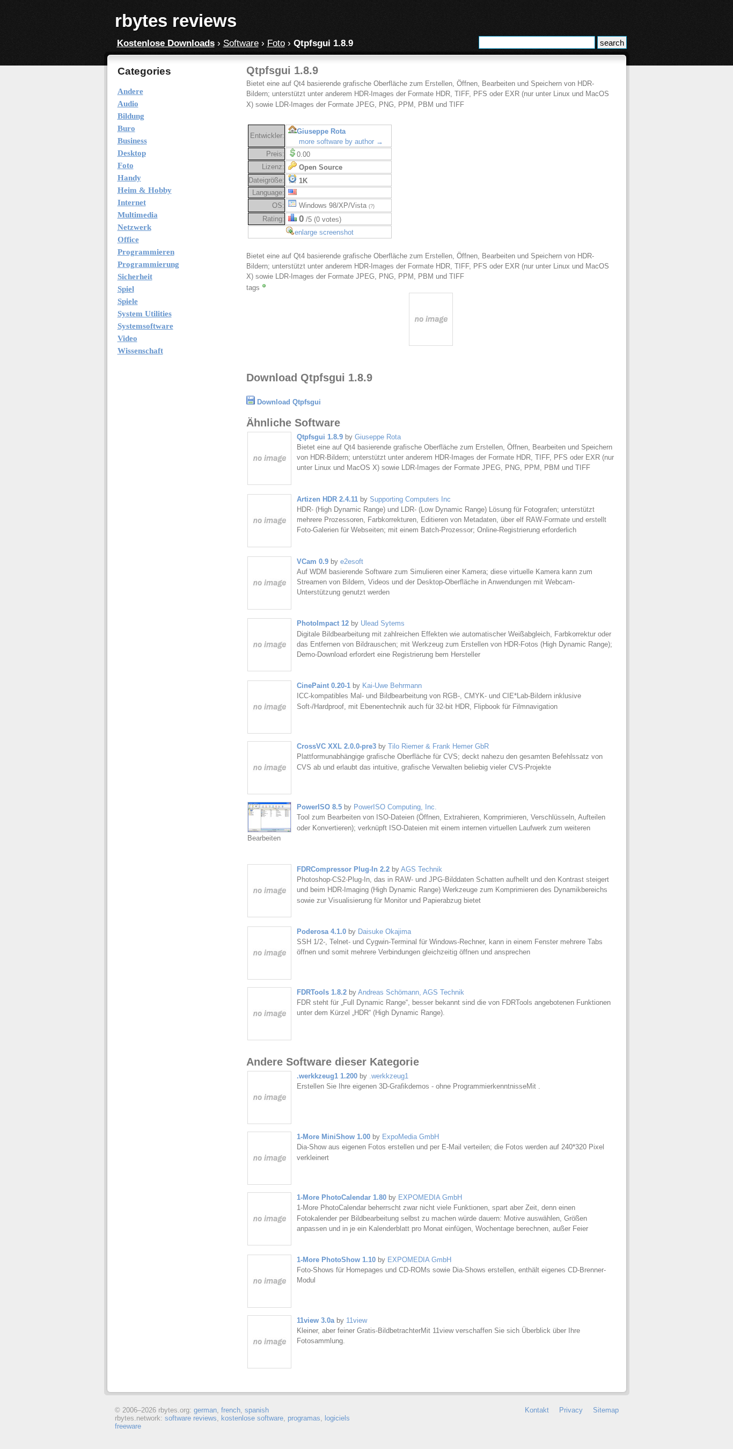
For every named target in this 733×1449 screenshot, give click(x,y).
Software (241, 43)
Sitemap (606, 1410)
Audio (128, 103)
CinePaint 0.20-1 (323, 686)
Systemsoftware (145, 326)
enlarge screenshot (324, 232)
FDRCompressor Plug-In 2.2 (343, 869)
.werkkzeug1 (388, 1076)
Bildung (131, 116)
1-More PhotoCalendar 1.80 (341, 1197)
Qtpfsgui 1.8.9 (320, 437)
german (205, 1410)
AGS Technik (421, 869)
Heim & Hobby (145, 190)
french (230, 1410)
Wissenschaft (140, 350)
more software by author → (341, 141)
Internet (132, 202)
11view (356, 1320)
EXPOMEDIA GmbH (430, 1197)
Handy (129, 177)
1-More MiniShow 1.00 (333, 1137)
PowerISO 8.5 (319, 807)
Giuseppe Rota (321, 131)
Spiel (126, 289)
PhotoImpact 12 (323, 623)
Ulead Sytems (383, 623)
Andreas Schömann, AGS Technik (411, 992)
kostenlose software (252, 1418)
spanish (257, 1410)
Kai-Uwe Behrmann (392, 686)
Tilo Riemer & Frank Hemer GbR (438, 746)
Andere (130, 91)
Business (132, 140)
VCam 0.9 (312, 561)
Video (127, 338)
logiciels (337, 1418)
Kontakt (537, 1410)
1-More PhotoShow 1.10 (336, 1260)
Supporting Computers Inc (410, 499)
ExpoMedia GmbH (410, 1137)
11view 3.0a (315, 1320)
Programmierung (148, 264)
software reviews (191, 1418)
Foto (276, 43)
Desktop (132, 153)
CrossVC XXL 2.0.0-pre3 (336, 746)
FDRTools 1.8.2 (322, 992)
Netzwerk (134, 227)
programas (304, 1418)
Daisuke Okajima (384, 932)
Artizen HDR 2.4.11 (327, 499)
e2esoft (351, 561)
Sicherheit (135, 276)
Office (128, 239)
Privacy (571, 1410)
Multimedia (138, 215)
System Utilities (145, 313)
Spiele (128, 301)
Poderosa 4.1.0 (321, 932)
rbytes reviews (176, 21)
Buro (126, 128)
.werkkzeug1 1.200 (327, 1076)
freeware (128, 1426)
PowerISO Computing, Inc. (395, 807)
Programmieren (146, 252)
